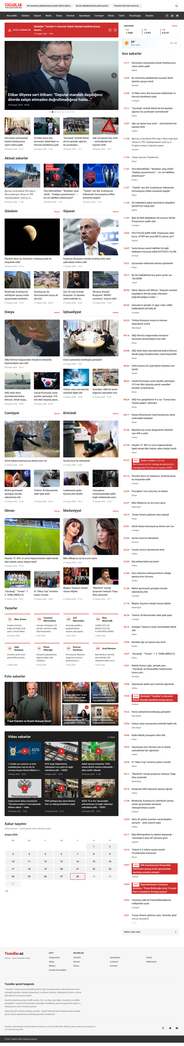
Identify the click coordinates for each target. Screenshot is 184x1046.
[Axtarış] (176, 6)
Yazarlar (149, 15)
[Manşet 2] (52, 112)
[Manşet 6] (63, 112)
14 (77, 861)
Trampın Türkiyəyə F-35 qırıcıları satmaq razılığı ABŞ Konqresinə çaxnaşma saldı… (46, 628)
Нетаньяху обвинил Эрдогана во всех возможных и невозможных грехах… (75, 657)
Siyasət (37, 15)
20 (61, 869)
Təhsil (121, 15)
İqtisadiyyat (84, 15)
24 (13, 876)
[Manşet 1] (50, 112)
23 (110, 869)
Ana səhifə (12, 15)
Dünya (59, 15)
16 (110, 861)
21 (77, 869)
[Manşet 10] (73, 112)
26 (45, 876)
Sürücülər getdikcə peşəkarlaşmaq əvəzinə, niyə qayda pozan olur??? (74, 628)
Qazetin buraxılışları (57, 970)
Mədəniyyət (151, 961)
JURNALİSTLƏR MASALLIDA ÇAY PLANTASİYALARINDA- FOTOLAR (105, 628)
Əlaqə (51, 961)
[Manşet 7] (65, 112)
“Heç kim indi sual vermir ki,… (127, 6)
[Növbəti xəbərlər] (117, 183)
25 (29, 876)
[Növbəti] (115, 30)
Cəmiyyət (99, 15)
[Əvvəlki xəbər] (9, 75)
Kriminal (70, 15)
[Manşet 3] (55, 112)
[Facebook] (167, 16)
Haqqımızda (54, 957)
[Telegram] (172, 16)
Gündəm (25, 15)
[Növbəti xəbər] (114, 75)
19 (45, 869)
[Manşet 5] (60, 112)
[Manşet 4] (57, 112)
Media (48, 15)
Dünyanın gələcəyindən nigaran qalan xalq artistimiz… (46, 657)
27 (61, 876)
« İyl (6, 891)
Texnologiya (135, 15)
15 (94, 861)
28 (77, 876)
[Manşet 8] (68, 112)
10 (13, 861)
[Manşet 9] (70, 112)
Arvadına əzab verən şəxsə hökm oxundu (16, 656)
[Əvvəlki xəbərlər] (6, 183)
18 (29, 869)
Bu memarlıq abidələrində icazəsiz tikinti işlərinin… (50, 6)
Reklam (52, 966)
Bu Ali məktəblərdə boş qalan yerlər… (92, 6)
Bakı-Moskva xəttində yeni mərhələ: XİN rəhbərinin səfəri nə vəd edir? (105, 657)
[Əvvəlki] (110, 30)
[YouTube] (177, 16)
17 (13, 869)
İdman (111, 15)
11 (29, 861)
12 (45, 861)
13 (61, 861)
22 (94, 869)
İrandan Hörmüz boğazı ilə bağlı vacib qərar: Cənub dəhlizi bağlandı (16, 628)
